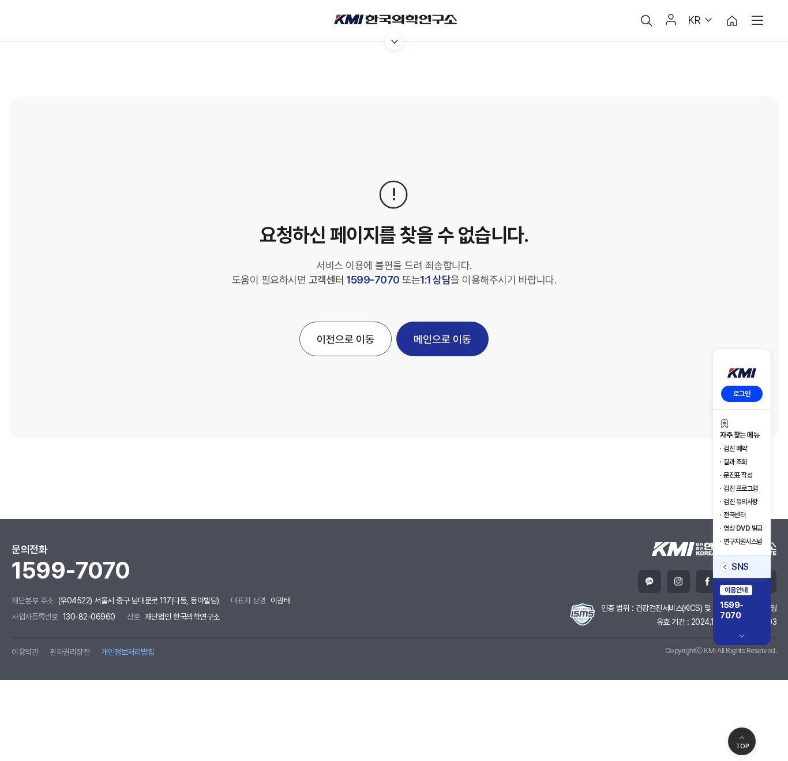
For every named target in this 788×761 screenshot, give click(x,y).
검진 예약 (735, 449)
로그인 (742, 394)
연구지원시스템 (742, 542)
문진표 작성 (737, 475)
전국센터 (734, 515)
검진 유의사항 (740, 502)
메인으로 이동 (442, 339)
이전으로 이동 (345, 339)
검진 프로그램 (740, 488)
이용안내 (736, 590)
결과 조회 (735, 462)
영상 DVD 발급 (743, 528)
